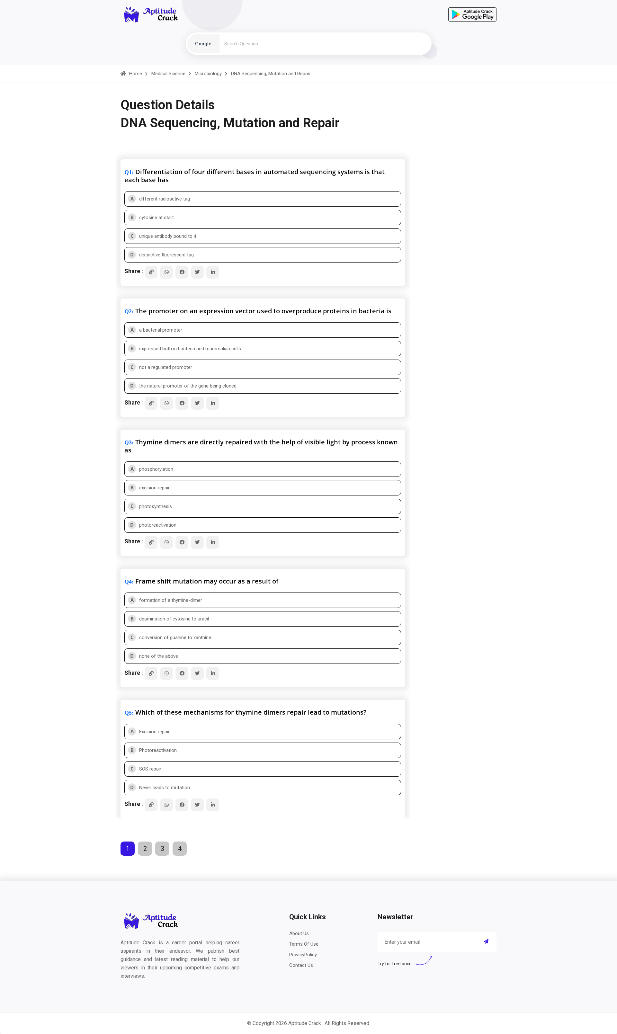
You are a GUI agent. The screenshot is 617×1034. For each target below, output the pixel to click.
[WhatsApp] (166, 272)
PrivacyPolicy (303, 955)
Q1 (128, 172)
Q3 (128, 442)
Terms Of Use (303, 944)
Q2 (128, 311)
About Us (299, 933)
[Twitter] (197, 272)
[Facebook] (181, 272)
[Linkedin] (212, 272)
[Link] (151, 272)
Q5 (128, 712)
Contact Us (301, 965)
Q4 (128, 581)
